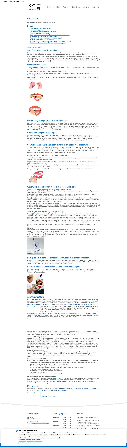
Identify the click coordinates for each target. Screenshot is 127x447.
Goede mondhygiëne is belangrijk (39, 33)
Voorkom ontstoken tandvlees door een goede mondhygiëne (47, 43)
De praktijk (57, 7)
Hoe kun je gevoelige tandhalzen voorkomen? (43, 31)
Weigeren (30, 442)
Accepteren (38, 442)
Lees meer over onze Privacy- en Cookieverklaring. (30, 439)
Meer (93, 7)
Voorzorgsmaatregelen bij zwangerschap (42, 39)
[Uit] (11, 1)
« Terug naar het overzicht (34, 47)
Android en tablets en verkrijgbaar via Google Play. (83, 388)
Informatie (86, 7)
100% (23, 1)
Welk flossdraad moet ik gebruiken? (40, 28)
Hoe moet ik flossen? (36, 30)
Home (49, 7)
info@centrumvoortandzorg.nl (40, 423)
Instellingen (22, 442)
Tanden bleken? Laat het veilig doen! (88, 424)
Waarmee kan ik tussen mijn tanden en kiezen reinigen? (46, 38)
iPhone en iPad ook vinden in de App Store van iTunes (77, 304)
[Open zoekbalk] (98, 7)
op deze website (57, 378)
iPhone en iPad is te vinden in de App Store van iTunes (50, 390)
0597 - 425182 (34, 421)
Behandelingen (75, 7)
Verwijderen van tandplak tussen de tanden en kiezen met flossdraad (50, 35)
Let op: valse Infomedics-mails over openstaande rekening (88, 421)
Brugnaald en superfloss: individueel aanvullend (43, 36)
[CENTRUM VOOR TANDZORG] (35, 7)
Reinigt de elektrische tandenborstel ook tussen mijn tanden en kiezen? (50, 41)
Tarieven (65, 7)
